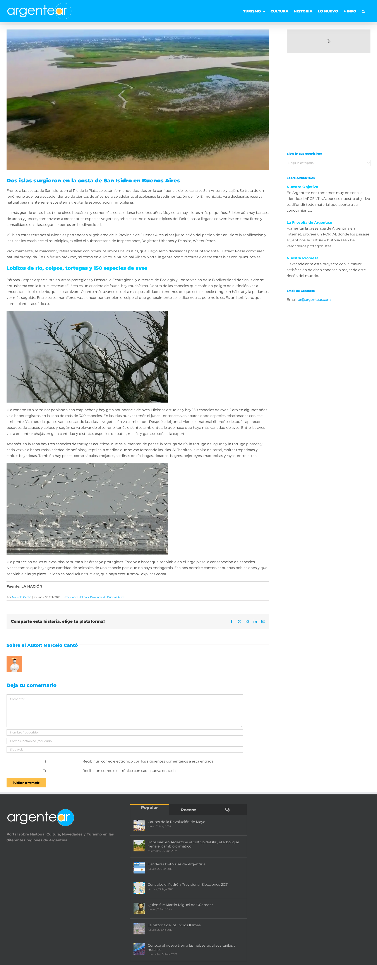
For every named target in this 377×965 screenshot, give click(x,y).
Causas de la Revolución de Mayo (176, 822)
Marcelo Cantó (21, 597)
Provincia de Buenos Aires (107, 597)
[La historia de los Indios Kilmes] (139, 928)
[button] (363, 10)
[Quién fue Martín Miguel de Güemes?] (139, 908)
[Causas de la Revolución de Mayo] (139, 825)
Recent (188, 810)
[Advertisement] (328, 105)
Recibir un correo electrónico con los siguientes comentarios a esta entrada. (148, 761)
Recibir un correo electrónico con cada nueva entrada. (129, 771)
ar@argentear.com (314, 299)
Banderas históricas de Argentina (176, 864)
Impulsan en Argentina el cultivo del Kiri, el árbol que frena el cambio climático (193, 844)
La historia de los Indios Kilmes (174, 925)
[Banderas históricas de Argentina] (139, 867)
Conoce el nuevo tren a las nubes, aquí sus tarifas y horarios (192, 947)
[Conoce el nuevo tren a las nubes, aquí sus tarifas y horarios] (139, 949)
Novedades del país (76, 597)
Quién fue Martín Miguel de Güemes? (180, 905)
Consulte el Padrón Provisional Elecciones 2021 (188, 884)
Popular (149, 807)
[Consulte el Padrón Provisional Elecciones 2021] (139, 888)
